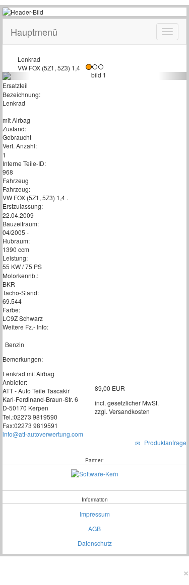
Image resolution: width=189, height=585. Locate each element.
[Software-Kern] (94, 472)
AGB (94, 528)
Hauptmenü (34, 31)
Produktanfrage (163, 442)
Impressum (95, 514)
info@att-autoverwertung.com (43, 434)
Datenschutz (95, 543)
